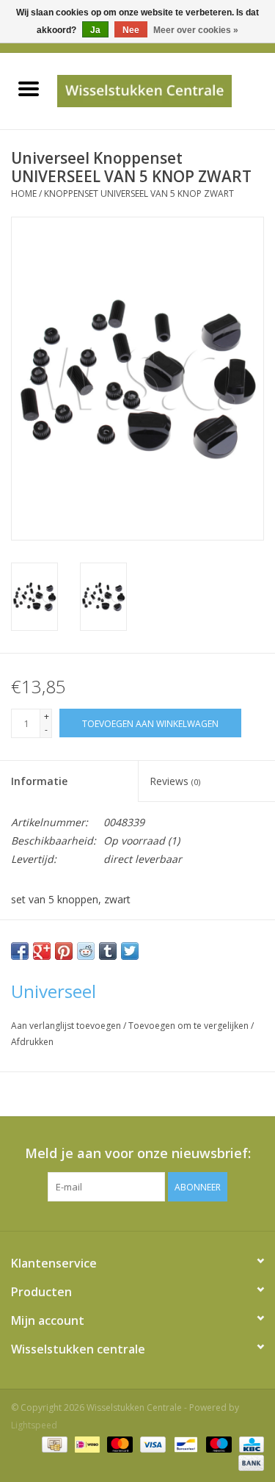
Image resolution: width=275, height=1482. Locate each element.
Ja (95, 30)
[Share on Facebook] (20, 951)
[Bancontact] (184, 1443)
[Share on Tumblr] (108, 951)
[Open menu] (28, 88)
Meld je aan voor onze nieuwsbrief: (138, 1153)
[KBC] (249, 1443)
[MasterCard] (118, 1443)
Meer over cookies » (195, 30)
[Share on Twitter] (130, 951)
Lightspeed (34, 1425)
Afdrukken (32, 1041)
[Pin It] (64, 951)
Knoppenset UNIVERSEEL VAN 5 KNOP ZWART (139, 193)
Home (24, 193)
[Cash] (53, 1443)
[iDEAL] (86, 1443)
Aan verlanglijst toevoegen (67, 1025)
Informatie (39, 781)
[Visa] (151, 1443)
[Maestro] (217, 1443)
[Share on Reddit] (86, 951)
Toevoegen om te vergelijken (189, 1025)
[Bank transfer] (248, 1462)
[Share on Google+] (42, 951)
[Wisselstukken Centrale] (166, 90)
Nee (130, 30)
